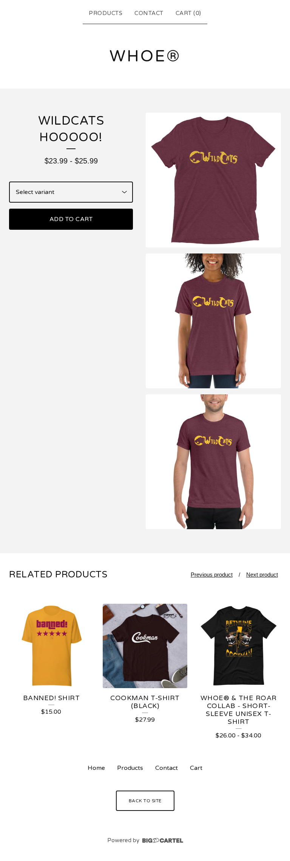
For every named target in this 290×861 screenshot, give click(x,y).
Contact (149, 13)
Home (96, 768)
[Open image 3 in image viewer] (213, 461)
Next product (262, 574)
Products (105, 13)
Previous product (212, 574)
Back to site (145, 800)
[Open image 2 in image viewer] (213, 320)
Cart (196, 768)
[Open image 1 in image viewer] (213, 180)
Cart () (188, 13)
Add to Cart (71, 219)
